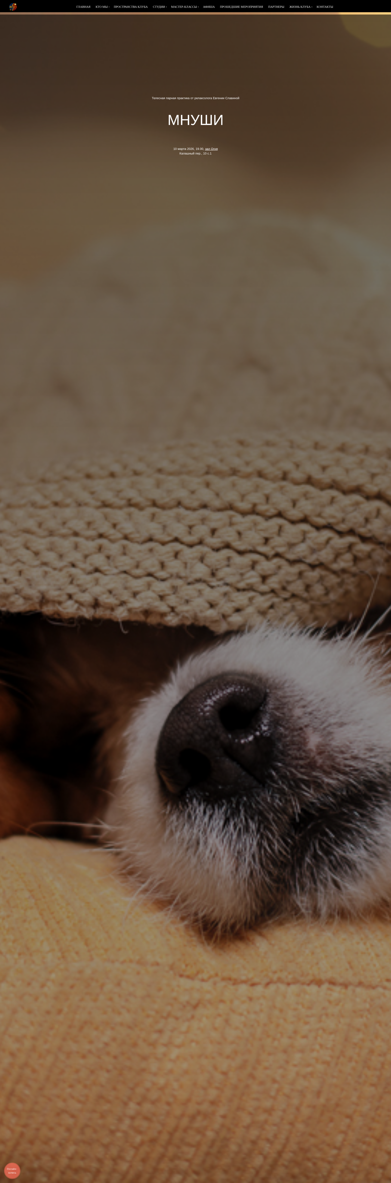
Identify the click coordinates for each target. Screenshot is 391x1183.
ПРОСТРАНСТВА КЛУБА (131, 6)
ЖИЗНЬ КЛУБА (300, 6)
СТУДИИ (159, 6)
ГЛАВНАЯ (83, 6)
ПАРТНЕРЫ (276, 6)
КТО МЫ (102, 6)
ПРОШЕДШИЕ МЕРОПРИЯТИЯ (241, 6)
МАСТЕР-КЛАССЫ (184, 6)
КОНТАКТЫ (325, 6)
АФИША (209, 6)
